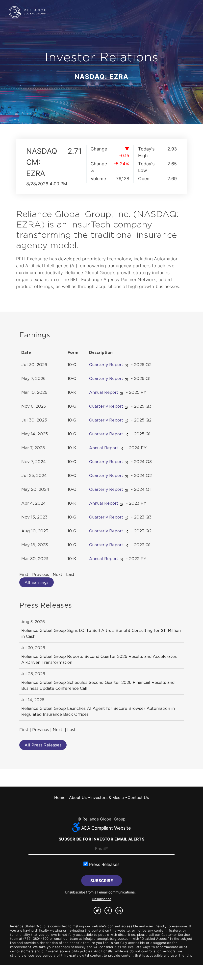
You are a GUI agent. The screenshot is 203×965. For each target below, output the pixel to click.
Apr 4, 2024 (33, 503)
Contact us (138, 797)
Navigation (191, 12)
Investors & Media (107, 797)
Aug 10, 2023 (34, 531)
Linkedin (119, 910)
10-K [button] (72, 392)
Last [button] (70, 574)
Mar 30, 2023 (34, 558)
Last (71, 729)
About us (78, 797)
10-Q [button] (72, 364)
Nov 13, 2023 (34, 517)
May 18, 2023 (34, 545)
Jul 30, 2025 (34, 420)
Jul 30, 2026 (34, 364)
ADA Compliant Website (106, 828)
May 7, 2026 (33, 378)
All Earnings (37, 582)
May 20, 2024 (35, 489)
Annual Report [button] (104, 392)
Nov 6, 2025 (33, 406)
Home (59, 797)
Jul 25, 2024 (34, 475)
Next (57, 729)
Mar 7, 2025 (33, 447)
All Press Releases (43, 745)
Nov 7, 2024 (33, 461)
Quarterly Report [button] (107, 364)
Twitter (97, 910)
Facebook (108, 910)
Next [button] (57, 574)
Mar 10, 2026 (34, 392)
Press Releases (104, 864)
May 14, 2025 (34, 434)
